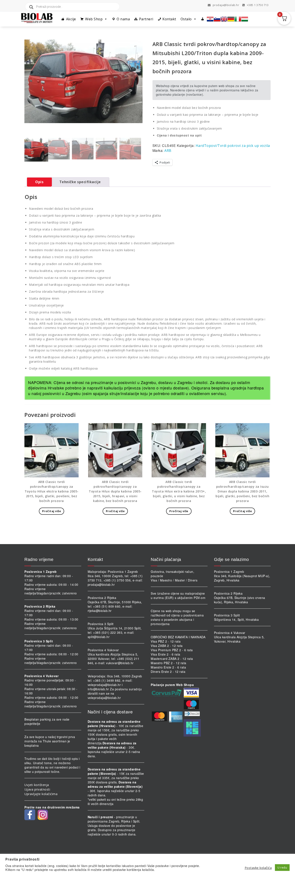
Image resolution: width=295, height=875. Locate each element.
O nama (123, 19)
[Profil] (203, 19)
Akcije (71, 19)
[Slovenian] (217, 19)
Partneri (146, 19)
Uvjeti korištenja (36, 785)
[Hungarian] (244, 19)
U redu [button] (282, 867)
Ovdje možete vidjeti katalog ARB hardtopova (63, 368)
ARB (167, 150)
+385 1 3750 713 (257, 5)
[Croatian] (210, 19)
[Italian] (237, 19)
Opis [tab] (39, 181)
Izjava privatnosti (37, 789)
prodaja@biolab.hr (226, 5)
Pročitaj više (51, 511)
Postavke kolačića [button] (258, 868)
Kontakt (169, 19)
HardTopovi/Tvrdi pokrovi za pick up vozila (233, 145)
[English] (223, 19)
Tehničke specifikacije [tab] (80, 181)
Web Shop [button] (94, 19)
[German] (230, 19)
